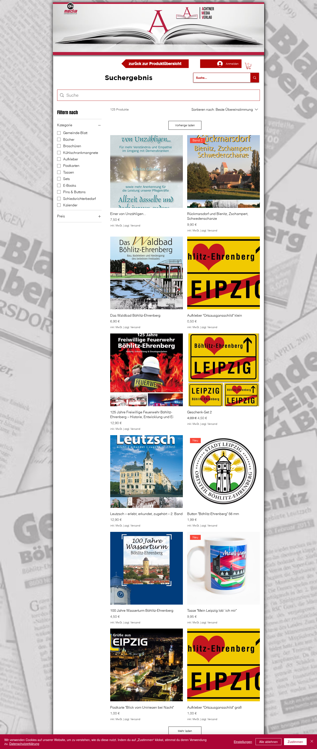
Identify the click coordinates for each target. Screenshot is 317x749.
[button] (248, 66)
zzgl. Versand (132, 225)
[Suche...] (254, 77)
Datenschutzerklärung (24, 743)
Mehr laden (185, 731)
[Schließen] (311, 742)
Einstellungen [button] (243, 742)
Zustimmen (295, 742)
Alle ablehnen (268, 742)
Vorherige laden (185, 125)
